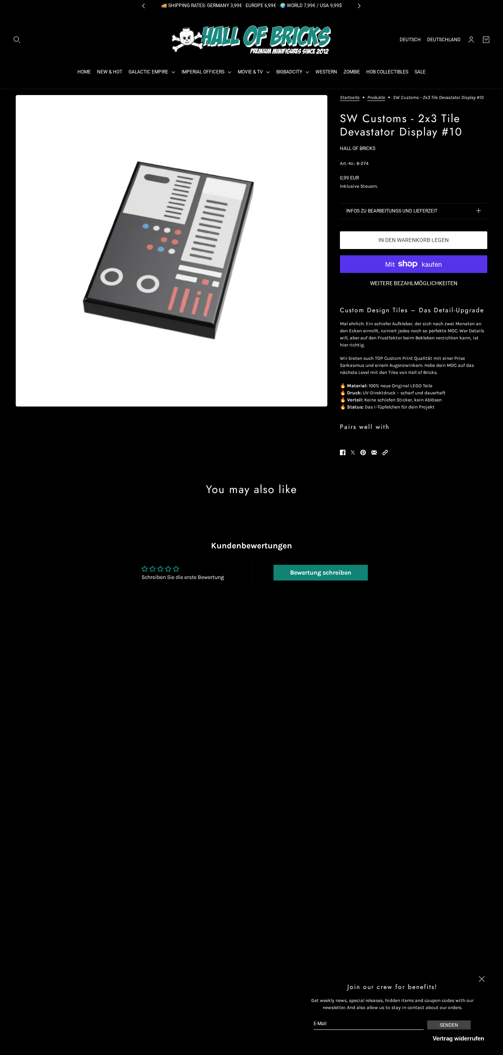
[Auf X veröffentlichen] (352, 452)
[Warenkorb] (486, 39)
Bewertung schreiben (320, 572)
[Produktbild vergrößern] (171, 251)
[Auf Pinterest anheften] (363, 452)
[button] (385, 452)
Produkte (376, 97)
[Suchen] (17, 39)
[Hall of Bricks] (251, 39)
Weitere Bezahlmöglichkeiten (413, 283)
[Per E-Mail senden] (374, 452)
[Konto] (471, 39)
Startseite (350, 97)
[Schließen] (482, 979)
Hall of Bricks (357, 148)
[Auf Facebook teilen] (342, 452)
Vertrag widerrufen (458, 1038)
